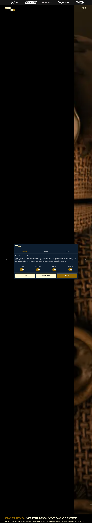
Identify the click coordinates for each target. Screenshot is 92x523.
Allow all (67, 275)
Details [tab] (46, 251)
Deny (25, 275)
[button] (86, 8)
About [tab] (67, 251)
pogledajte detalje (46, 509)
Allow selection (46, 275)
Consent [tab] (24, 251)
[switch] (38, 269)
